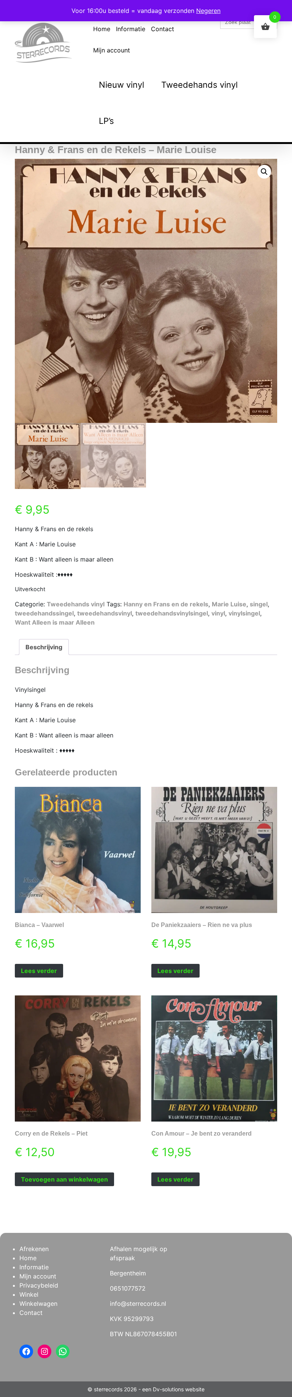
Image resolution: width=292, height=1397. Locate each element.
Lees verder (39, 971)
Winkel (28, 1294)
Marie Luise (229, 604)
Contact (162, 29)
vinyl (218, 613)
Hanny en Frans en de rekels (166, 604)
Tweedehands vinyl (199, 85)
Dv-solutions (168, 1389)
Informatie (130, 29)
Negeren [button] (208, 10)
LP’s (106, 121)
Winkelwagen (38, 1303)
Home (101, 29)
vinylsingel (244, 613)
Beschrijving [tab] (43, 647)
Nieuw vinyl (121, 85)
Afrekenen (34, 1249)
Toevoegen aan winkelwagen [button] (64, 1179)
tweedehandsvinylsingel (171, 613)
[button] (264, 172)
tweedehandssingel (44, 613)
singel (259, 604)
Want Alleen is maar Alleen (55, 622)
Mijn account (111, 50)
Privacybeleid (38, 1285)
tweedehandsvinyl (104, 613)
